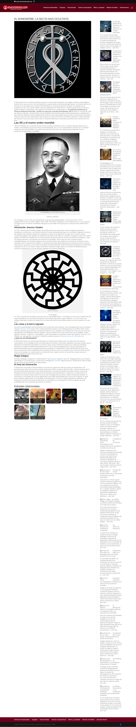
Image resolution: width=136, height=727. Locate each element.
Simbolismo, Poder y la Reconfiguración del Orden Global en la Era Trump (110, 553)
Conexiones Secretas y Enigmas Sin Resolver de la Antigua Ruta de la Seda (117, 184)
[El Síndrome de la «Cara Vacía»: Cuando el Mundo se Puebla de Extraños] (105, 634)
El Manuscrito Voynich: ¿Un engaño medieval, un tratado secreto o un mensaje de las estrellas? (110, 609)
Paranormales (71, 7)
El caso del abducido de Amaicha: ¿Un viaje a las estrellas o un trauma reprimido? (117, 27)
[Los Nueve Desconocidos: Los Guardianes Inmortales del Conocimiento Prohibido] (105, 689)
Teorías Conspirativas (84, 7)
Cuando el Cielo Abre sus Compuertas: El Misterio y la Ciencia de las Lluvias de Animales (110, 581)
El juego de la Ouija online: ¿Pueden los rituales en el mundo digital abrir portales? (117, 56)
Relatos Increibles (112, 7)
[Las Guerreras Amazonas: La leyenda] (105, 527)
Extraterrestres (124, 7)
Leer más (116, 48)
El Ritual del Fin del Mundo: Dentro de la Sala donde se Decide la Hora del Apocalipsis (111, 473)
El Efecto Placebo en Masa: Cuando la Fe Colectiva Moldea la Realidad (117, 122)
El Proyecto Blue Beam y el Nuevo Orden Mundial (117, 314)
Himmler (57, 361)
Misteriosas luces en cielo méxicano (72, 336)
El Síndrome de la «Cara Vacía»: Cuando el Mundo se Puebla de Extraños (110, 636)
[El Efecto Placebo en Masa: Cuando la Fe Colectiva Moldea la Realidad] (105, 122)
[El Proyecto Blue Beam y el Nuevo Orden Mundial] (105, 315)
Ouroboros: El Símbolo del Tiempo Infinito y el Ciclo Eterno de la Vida (117, 251)
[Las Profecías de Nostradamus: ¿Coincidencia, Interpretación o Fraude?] (105, 659)
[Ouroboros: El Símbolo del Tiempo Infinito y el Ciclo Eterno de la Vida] (105, 252)
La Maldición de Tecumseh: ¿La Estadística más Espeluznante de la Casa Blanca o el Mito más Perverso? (110, 443)
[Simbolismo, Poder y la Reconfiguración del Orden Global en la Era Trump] (105, 551)
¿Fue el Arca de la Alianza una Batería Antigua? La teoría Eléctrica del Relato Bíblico (117, 155)
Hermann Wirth (26, 329)
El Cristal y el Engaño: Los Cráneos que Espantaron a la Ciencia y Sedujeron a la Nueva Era (117, 380)
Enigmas (62, 7)
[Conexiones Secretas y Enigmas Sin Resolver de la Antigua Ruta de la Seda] (105, 184)
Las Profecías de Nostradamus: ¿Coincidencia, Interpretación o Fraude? (110, 661)
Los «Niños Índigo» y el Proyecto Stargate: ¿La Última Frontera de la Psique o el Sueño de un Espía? (111, 502)
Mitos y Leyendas (99, 7)
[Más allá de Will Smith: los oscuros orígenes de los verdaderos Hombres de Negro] (105, 347)
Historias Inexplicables (51, 7)
